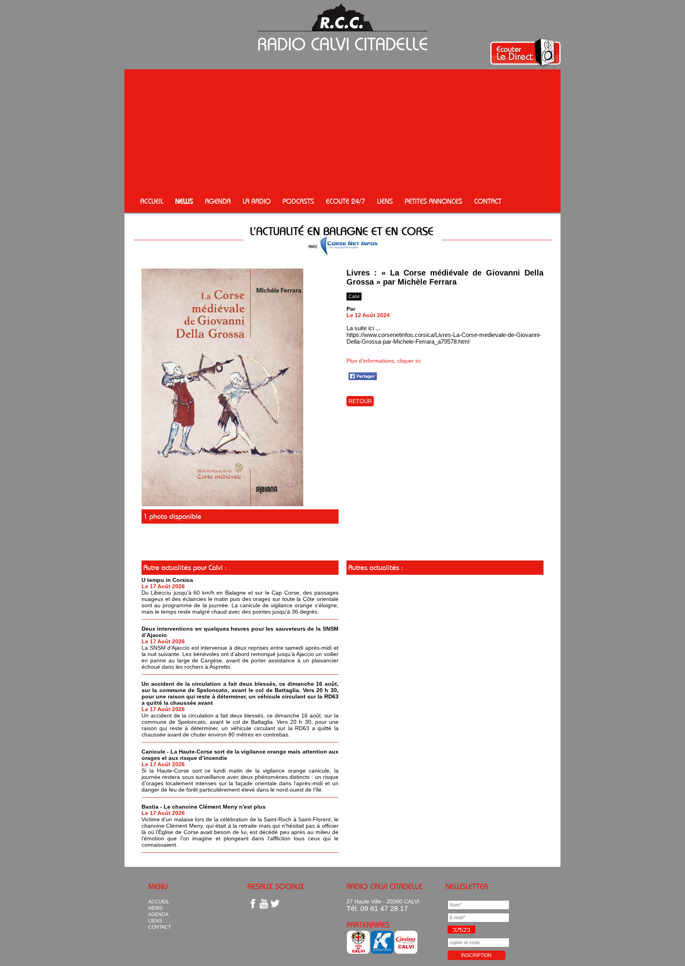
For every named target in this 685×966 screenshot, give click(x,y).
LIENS (385, 201)
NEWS (184, 201)
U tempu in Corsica (167, 580)
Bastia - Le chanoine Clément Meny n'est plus (204, 806)
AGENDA (218, 201)
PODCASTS (298, 201)
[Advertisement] (342, 130)
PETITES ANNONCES (433, 201)
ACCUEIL (151, 201)
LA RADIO (257, 201)
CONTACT (487, 201)
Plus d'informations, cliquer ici (383, 361)
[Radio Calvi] (222, 504)
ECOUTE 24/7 (345, 201)
